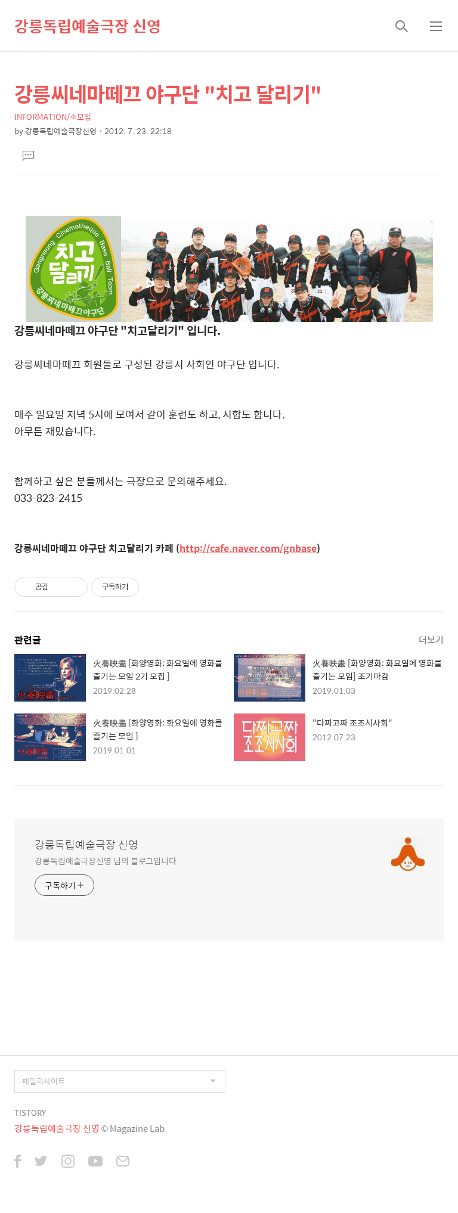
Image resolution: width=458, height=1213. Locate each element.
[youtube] (95, 1162)
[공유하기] (59, 587)
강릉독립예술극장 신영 (87, 26)
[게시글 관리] (74, 587)
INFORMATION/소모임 (52, 116)
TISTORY (30, 1112)
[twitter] (41, 1162)
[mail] (122, 1162)
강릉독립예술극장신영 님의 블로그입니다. (107, 860)
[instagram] (68, 1162)
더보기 (431, 639)
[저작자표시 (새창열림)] (144, 587)
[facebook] (17, 1162)
